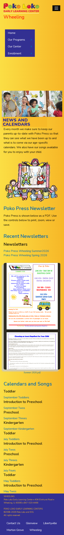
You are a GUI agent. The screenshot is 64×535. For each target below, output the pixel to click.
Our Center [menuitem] (14, 46)
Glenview (32, 523)
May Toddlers (12, 481)
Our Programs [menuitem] (16, 40)
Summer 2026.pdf (32, 372)
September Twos (14, 408)
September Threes (15, 418)
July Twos (9, 450)
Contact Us (13, 523)
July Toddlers (12, 439)
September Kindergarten (19, 429)
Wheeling (36, 530)
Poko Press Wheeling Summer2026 (26, 251)
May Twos (10, 491)
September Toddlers (16, 397)
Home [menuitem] (11, 33)
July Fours (10, 470)
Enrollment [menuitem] (14, 53)
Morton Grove (15, 530)
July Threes (10, 460)
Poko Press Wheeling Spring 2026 (25, 255)
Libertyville (50, 523)
